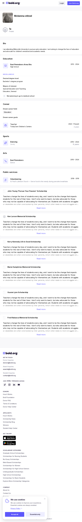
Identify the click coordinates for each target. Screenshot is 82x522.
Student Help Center (10, 428)
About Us (6, 490)
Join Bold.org (74, 3)
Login (62, 3)
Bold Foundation (8, 397)
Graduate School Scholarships (13, 453)
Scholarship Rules (9, 419)
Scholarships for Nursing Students (15, 456)
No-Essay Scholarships (11, 459)
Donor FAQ (7, 400)
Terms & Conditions (10, 404)
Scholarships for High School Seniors (16, 469)
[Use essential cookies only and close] (44, 498)
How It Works (7, 394)
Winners (6, 425)
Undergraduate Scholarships (13, 472)
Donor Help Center (9, 407)
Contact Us (7, 493)
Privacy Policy (15, 508)
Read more (41, 208)
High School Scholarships (12, 475)
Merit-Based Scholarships (12, 462)
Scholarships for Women (11, 465)
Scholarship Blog (9, 422)
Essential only (35, 514)
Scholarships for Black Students (14, 478)
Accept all (14, 514)
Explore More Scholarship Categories (16, 481)
